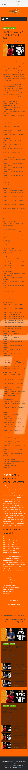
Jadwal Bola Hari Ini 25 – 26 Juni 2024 (19, 682)
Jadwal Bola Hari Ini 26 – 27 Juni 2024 (19, 674)
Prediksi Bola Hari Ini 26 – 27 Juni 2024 (19, 736)
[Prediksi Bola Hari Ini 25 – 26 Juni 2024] (6, 745)
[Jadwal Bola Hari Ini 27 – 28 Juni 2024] (6, 667)
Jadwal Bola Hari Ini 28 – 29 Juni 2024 (13, 648)
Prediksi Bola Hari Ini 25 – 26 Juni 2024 (19, 744)
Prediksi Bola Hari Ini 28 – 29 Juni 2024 (14, 710)
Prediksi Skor (6, 28)
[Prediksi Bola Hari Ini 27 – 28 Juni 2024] (6, 729)
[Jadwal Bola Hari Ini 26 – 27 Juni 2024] (6, 675)
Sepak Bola (13, 28)
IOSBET (7, 475)
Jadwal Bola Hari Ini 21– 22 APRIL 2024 (14, 616)
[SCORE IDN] (3, 19)
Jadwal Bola (5, 643)
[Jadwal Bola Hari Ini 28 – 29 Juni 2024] (14, 634)
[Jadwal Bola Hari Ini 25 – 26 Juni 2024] (6, 683)
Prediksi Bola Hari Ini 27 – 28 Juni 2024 (19, 727)
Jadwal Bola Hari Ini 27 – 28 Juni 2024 (19, 665)
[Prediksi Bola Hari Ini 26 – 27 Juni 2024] (6, 737)
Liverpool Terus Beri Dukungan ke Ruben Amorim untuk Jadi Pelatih (15, 621)
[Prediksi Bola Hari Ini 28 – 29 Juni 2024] (14, 696)
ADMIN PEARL (21, 41)
